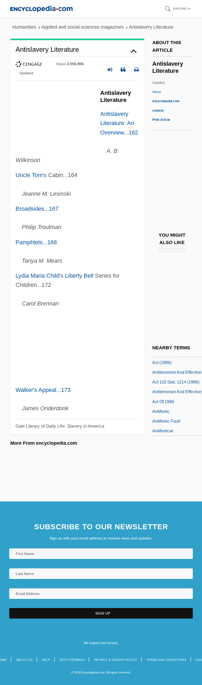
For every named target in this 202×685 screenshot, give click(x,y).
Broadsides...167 (37, 208)
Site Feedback (72, 659)
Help (46, 659)
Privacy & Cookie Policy (115, 659)
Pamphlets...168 (36, 242)
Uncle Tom (29, 175)
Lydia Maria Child (37, 275)
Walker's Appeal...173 (43, 390)
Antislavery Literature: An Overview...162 (119, 123)
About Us (24, 659)
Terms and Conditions (166, 659)
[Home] (41, 8)
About (166, 101)
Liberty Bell (79, 275)
